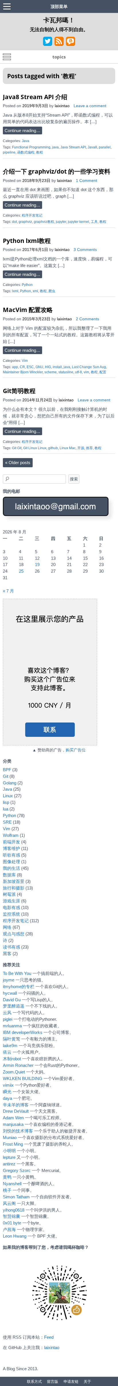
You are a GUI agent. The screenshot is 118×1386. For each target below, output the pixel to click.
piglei (7, 1019)
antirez (9, 1163)
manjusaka (13, 1124)
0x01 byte (12, 1222)
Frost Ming (13, 1144)
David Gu (12, 999)
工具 (94, 222)
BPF (7, 769)
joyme (8, 979)
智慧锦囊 (11, 1216)
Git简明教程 (19, 390)
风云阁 (9, 1203)
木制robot (12, 1058)
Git (5, 776)
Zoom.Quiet (14, 1071)
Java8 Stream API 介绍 (35, 97)
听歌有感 (11, 855)
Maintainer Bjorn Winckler (23, 372)
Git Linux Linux (34, 448)
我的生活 (11, 868)
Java (25, 141)
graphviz (25, 222)
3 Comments (85, 250)
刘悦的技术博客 (18, 1130)
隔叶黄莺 (11, 1038)
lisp (6, 802)
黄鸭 (7, 1177)
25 (21, 571)
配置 (102, 372)
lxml (15, 291)
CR (22, 367)
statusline (65, 372)
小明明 (9, 1150)
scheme (50, 372)
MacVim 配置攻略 (28, 309)
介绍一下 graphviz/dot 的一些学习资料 (56, 171)
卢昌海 (9, 1229)
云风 (7, 1012)
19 (37, 564)
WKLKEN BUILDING (22, 1078)
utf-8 (78, 372)
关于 (87, 1381)
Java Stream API (73, 147)
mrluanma (12, 1025)
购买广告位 (76, 750)
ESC (30, 367)
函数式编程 (25, 152)
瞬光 (7, 1091)
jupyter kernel (78, 222)
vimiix (8, 1085)
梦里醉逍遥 (13, 1006)
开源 (80, 448)
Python (27, 285)
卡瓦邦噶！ (59, 19)
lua (5, 808)
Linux (8, 795)
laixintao (62, 106)
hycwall (10, 993)
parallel (105, 147)
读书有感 (11, 947)
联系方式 (34, 1381)
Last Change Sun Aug (89, 367)
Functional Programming (31, 147)
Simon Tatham (16, 1196)
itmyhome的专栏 (18, 986)
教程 (39, 152)
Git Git (16, 448)
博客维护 (11, 848)
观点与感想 (13, 933)
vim (86, 372)
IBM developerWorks (22, 1032)
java (55, 147)
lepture (9, 1157)
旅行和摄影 (13, 888)
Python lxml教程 (27, 240)
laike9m (10, 1045)
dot (14, 222)
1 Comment (86, 180)
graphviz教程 (44, 222)
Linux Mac (68, 448)
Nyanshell (12, 1183)
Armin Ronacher (18, 1065)
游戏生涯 (11, 900)
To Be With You (17, 973)
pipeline (9, 152)
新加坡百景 (13, 881)
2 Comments (87, 319)
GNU (39, 367)
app (15, 367)
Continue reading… (22, 130)
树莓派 (9, 894)
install (57, 367)
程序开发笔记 (32, 215)
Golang (9, 782)
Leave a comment (90, 106)
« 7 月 (8, 590)
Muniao (10, 1137)
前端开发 (11, 841)
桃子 (7, 1190)
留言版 (52, 1381)
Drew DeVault (16, 1111)
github (53, 448)
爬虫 (51, 291)
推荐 (89, 448)
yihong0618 (13, 1210)
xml (35, 291)
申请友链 (71, 1381)
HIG (48, 367)
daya (7, 1098)
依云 (7, 1052)
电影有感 (11, 907)
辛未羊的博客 (16, 1104)
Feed (49, 1337)
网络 (7, 927)
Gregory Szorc (17, 1170)
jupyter (61, 222)
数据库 (9, 874)
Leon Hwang (14, 1236)
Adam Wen (13, 1117)
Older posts (17, 462)
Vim (25, 361)
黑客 (7, 953)
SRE (7, 822)
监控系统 (11, 914)
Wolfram (11, 835)
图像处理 (11, 861)
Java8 (92, 147)
